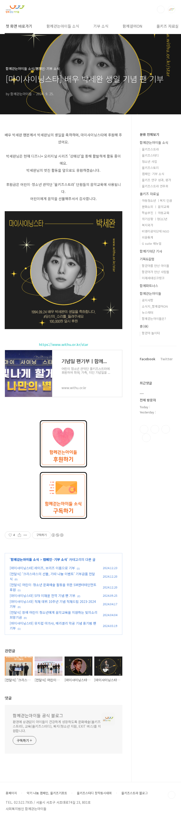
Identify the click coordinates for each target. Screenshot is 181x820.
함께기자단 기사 (151, 251)
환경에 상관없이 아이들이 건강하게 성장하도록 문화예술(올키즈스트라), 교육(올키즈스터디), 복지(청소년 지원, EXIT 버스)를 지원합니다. (57, 726)
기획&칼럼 (147, 259)
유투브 (146, 438)
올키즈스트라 (150, 149)
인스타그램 (155, 429)
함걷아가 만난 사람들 (155, 272)
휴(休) (144, 326)
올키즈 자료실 (167, 26)
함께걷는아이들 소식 (62, 26)
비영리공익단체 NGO (155, 231)
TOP (171, 795)
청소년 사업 (149, 161)
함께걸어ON (132, 26)
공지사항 (147, 300)
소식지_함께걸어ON (155, 306)
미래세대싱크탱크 (153, 278)
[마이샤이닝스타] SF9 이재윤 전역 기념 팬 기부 (42, 595)
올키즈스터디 (150, 155)
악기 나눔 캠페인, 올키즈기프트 (47, 793)
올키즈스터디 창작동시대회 (94, 793)
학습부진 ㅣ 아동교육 (155, 212)
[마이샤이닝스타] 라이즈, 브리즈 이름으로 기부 (42, 568)
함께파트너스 (149, 285)
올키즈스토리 (150, 167)
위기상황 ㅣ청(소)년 (154, 219)
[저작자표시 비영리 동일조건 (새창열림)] (57, 535)
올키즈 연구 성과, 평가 (156, 180)
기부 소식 (100, 26)
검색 (160, 9)
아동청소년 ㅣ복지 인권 (157, 200)
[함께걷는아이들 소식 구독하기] (63, 474)
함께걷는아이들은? (154, 318)
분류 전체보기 (149, 134)
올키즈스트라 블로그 (134, 793)
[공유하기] (19, 535)
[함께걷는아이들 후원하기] (63, 422)
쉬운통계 (147, 237)
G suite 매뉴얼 (151, 243)
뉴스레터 (147, 312)
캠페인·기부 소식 (55, 559)
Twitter (166, 358)
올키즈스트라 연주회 (155, 186)
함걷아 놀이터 (151, 333)
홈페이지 (11, 793)
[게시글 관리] (25, 535)
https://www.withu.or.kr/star (63, 344)
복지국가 (147, 225)
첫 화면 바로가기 (19, 26)
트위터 (165, 429)
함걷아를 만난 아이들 (155, 265)
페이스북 (144, 429)
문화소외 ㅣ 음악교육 (155, 206)
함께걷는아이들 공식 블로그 (38, 715)
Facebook (147, 358)
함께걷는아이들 (150, 293)
